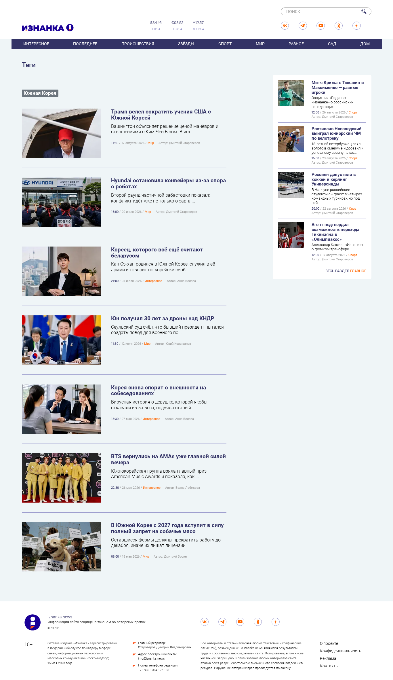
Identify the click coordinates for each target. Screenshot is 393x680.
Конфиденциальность (340, 651)
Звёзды (186, 43)
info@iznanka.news (151, 658)
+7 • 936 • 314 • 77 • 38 (153, 670)
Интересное (36, 43)
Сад (332, 43)
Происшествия (137, 43)
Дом (365, 43)
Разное (296, 43)
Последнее (85, 43)
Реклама (328, 658)
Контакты (329, 665)
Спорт (225, 43)
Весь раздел (345, 270)
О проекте (329, 643)
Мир (260, 43)
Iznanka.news (59, 617)
